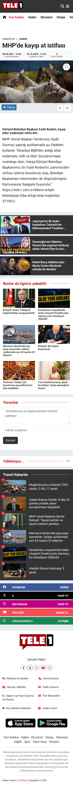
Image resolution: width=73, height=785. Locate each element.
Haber (32, 17)
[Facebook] (23, 668)
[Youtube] (43, 668)
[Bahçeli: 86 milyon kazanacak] (54, 334)
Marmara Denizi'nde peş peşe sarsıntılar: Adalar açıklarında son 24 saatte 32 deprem (19, 350)
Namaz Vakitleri (16, 687)
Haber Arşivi (50, 708)
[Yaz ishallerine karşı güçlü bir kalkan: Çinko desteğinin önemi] (54, 370)
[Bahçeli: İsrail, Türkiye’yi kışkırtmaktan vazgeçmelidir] (19, 298)
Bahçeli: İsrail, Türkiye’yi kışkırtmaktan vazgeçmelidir (19, 311)
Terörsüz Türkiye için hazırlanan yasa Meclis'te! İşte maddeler (17, 385)
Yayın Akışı (40, 741)
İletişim (54, 741)
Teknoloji (62, 737)
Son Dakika (16, 17)
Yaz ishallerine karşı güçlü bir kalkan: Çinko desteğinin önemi (53, 385)
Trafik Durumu (50, 687)
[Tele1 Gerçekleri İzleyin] (12, 6)
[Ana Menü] (67, 6)
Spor (27, 741)
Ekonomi (46, 17)
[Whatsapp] (50, 668)
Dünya (61, 17)
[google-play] (52, 723)
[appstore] (20, 723)
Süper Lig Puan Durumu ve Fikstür (18, 697)
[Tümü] (68, 461)
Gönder (10, 440)
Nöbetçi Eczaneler (17, 678)
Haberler (8, 39)
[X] (30, 668)
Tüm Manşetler (51, 695)
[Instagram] (37, 668)
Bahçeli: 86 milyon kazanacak (48, 347)
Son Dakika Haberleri (18, 708)
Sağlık (18, 741)
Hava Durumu (51, 678)
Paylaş (11, 107)
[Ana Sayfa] (4, 17)
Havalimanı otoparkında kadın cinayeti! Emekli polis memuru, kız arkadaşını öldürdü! (53, 314)
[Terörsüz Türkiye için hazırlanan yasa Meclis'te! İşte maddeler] (19, 370)
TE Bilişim (23, 780)
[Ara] (62, 6)
